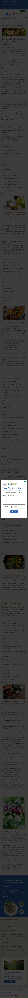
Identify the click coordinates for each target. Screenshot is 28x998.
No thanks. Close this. (14, 515)
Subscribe (14, 511)
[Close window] (25, 481)
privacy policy (19, 507)
